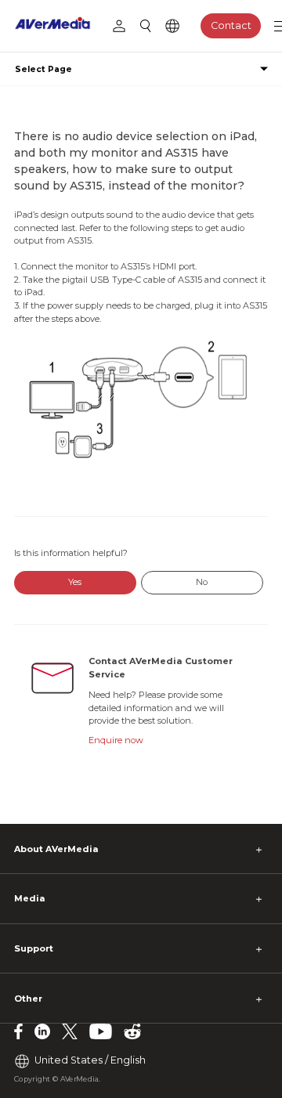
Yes (74, 581)
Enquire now (116, 740)
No (202, 581)
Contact (231, 25)
